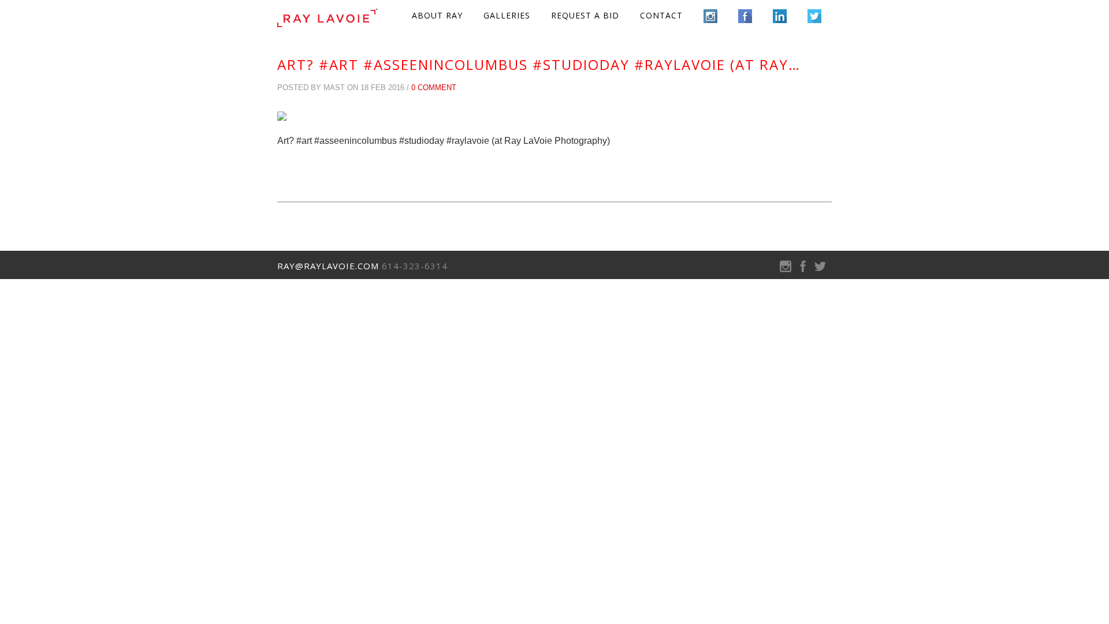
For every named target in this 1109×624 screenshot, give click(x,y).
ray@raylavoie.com (328, 266)
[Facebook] (803, 269)
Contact (661, 15)
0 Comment (433, 87)
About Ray (437, 15)
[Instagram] (785, 269)
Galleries (506, 15)
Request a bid (585, 15)
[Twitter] (820, 269)
